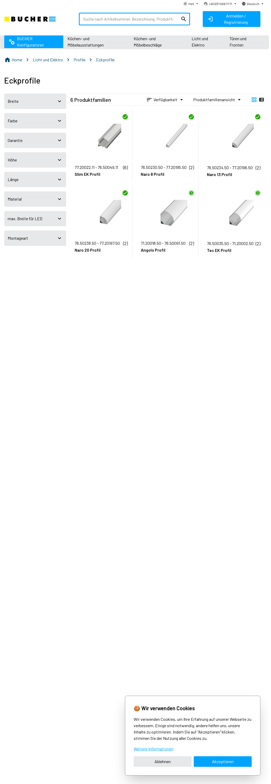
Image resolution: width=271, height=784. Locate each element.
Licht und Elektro (48, 59)
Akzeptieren (223, 761)
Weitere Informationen (153, 748)
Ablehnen (163, 761)
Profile (79, 59)
